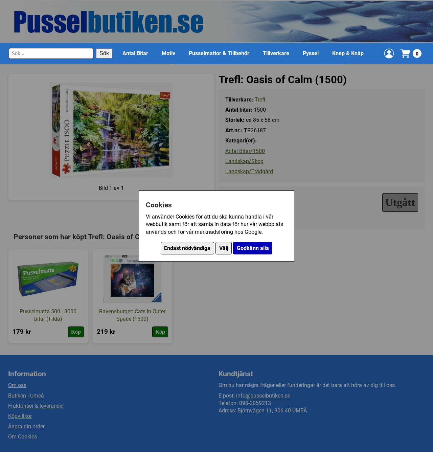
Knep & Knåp (348, 53)
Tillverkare (276, 53)
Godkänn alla (253, 248)
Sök (104, 53)
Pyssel (311, 53)
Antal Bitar (135, 53)
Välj (223, 248)
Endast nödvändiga (187, 248)
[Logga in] (389, 53)
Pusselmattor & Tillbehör (219, 53)
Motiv (168, 53)
